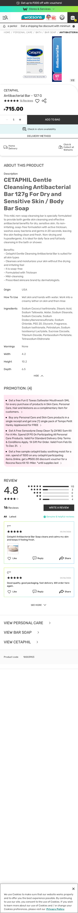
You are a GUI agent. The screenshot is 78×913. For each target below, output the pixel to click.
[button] (72, 17)
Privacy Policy (55, 909)
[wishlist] (37, 101)
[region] (39, 898)
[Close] (73, 889)
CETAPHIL (11, 90)
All (5, 516)
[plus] (20, 120)
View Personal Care (24, 623)
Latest (12, 516)
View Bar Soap (18, 632)
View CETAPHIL (18, 642)
